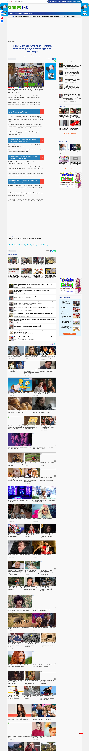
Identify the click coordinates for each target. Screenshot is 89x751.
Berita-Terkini (27, 16)
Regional (31, 13)
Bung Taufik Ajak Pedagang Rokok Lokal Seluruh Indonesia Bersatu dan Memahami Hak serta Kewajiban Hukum (66, 328)
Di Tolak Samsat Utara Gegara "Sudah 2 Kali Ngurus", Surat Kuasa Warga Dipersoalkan (65, 1)
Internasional (18, 13)
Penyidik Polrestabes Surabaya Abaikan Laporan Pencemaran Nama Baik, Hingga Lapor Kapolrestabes (74, 128)
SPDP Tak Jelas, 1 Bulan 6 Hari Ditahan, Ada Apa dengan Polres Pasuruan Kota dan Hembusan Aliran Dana (66, 321)
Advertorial (19, 16)
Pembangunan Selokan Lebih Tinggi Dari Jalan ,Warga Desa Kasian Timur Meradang (25, 239)
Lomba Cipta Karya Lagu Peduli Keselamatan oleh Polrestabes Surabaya (75, 163)
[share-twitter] (55, 59)
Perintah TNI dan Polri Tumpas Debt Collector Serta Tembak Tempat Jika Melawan (75, 152)
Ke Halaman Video (69, 168)
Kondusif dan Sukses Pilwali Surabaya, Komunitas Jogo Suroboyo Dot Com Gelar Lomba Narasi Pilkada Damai (63, 163)
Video (12, 16)
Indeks (11, 13)
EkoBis (63, 16)
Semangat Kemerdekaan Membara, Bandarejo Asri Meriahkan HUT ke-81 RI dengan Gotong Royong (66, 309)
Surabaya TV (63, 142)
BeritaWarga (45, 16)
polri (39, 244)
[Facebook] (1, 12)
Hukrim (27, 244)
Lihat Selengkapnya (69, 333)
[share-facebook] (53, 59)
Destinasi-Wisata (55, 16)
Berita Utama (63, 106)
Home (10, 1)
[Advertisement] (44, 28)
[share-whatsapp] (55, 61)
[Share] (1, 21)
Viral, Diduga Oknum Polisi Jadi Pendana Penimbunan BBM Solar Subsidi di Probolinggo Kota (75, 116)
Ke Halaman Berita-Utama (69, 133)
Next (55, 342)
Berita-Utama (36, 16)
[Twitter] (1, 14)
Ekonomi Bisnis (71, 16)
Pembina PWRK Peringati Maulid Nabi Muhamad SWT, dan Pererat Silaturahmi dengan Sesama (72, 65)
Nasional (25, 13)
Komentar (13, 59)
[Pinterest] (1, 18)
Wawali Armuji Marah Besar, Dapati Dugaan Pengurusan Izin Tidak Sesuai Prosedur (63, 152)
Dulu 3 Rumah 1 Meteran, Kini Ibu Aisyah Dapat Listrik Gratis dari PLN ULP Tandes (34, 296)
